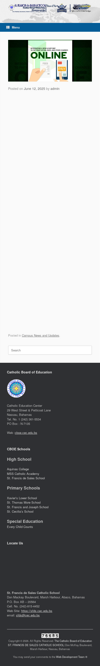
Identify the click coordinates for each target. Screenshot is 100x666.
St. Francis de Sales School (26, 478)
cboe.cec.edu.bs (26, 432)
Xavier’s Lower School (22, 498)
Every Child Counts (20, 526)
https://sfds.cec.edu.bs (36, 611)
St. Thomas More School (24, 502)
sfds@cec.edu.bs (28, 615)
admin (55, 88)
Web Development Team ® (71, 657)
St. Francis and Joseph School (28, 507)
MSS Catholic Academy (23, 473)
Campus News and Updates (40, 335)
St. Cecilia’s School (20, 511)
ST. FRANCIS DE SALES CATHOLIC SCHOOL (36, 645)
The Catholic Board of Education (73, 641)
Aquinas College (18, 469)
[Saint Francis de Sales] (50, 8)
